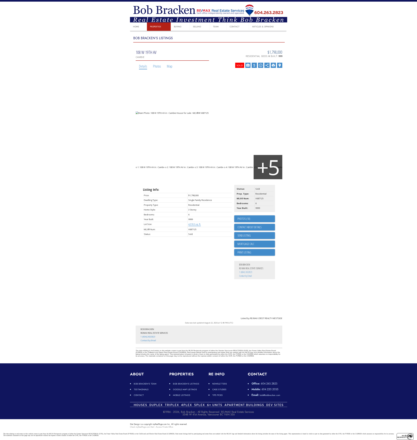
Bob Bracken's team (145, 383)
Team (216, 26)
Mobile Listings (181, 395)
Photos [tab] (157, 66)
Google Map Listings (185, 389)
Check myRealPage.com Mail (142, 427)
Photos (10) (243, 219)
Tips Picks (217, 395)
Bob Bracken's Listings (186, 383)
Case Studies (219, 389)
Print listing (244, 252)
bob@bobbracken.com (270, 395)
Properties (155, 26)
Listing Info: (151, 189)
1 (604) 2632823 (245, 272)
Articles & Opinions (263, 26)
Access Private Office (164, 427)
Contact (235, 26)
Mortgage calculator (256, 244)
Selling (197, 26)
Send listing (244, 235)
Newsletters (219, 383)
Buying (177, 26)
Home (136, 26)
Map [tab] (169, 66)
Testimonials (141, 389)
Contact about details (249, 227)
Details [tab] (143, 66)
